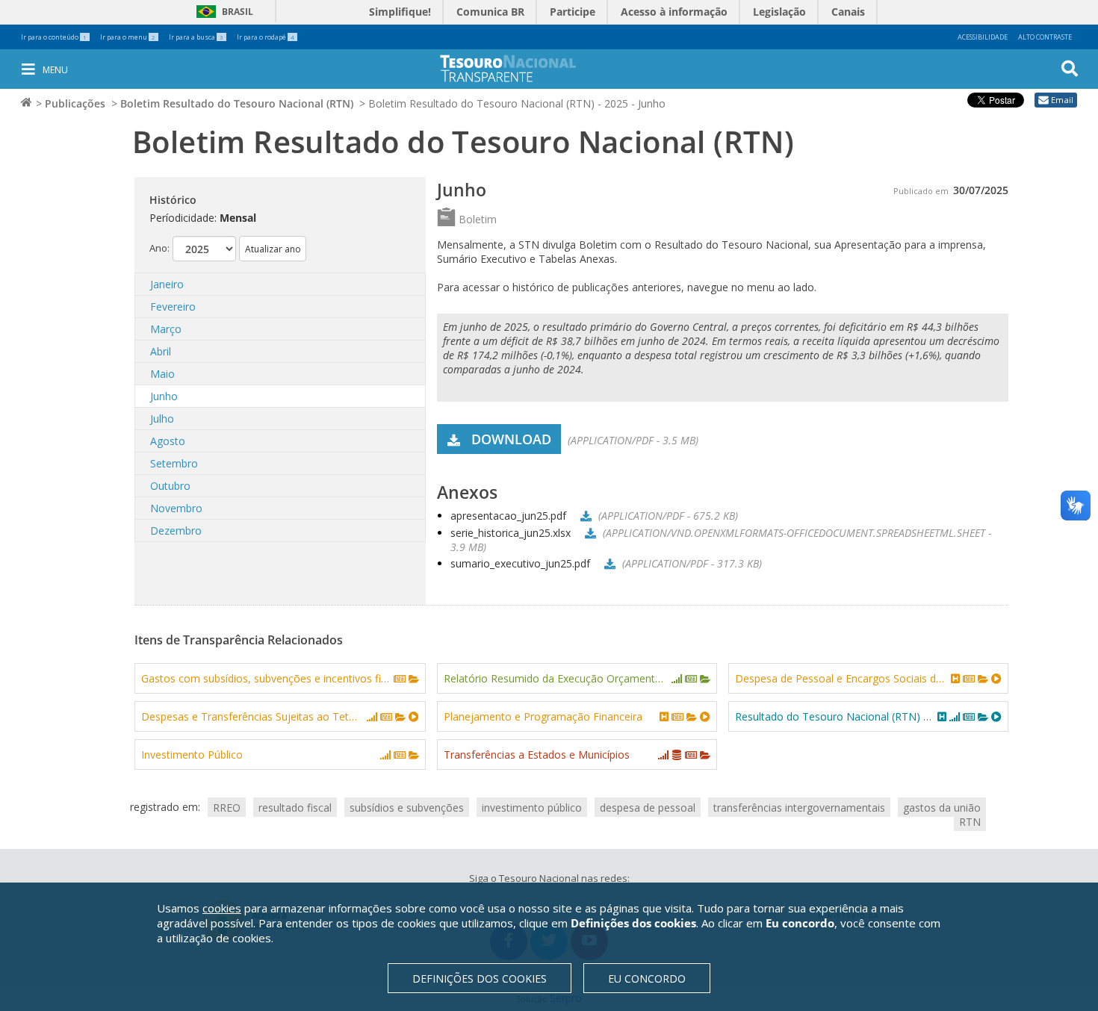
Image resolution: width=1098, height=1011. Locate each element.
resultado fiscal (295, 807)
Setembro (174, 463)
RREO (227, 807)
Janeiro (167, 284)
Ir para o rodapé (265, 37)
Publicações (75, 103)
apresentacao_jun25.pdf (508, 515)
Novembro (176, 508)
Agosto (167, 441)
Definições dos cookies (479, 978)
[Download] (583, 515)
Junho (164, 396)
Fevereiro (173, 306)
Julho (162, 418)
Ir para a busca (196, 37)
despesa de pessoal (647, 807)
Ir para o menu (127, 37)
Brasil (222, 11)
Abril (160, 351)
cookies (221, 907)
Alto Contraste (1045, 37)
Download (511, 439)
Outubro (170, 486)
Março (166, 329)
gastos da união (942, 807)
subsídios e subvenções (407, 807)
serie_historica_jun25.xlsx (510, 533)
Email (1062, 99)
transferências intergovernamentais (799, 807)
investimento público (532, 807)
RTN (970, 821)
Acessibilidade (983, 37)
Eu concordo (647, 978)
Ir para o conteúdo (54, 37)
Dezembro (176, 530)
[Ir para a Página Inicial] (518, 68)
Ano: (159, 248)
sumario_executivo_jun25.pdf (520, 563)
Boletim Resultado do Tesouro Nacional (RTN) (236, 103)
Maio (162, 374)
